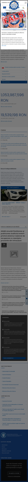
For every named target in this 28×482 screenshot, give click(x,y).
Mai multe (4, 45)
